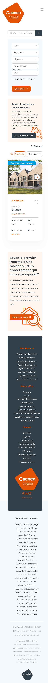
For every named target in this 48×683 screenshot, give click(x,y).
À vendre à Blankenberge (26, 524)
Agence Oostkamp (27, 372)
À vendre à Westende (27, 603)
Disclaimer (35, 627)
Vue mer (19, 79)
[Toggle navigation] (42, 9)
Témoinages (27, 440)
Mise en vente (26, 402)
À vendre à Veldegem (27, 599)
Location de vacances (27, 399)
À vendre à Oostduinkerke (27, 578)
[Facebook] (23, 493)
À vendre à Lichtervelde (27, 564)
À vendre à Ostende (27, 582)
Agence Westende (26, 375)
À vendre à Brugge (26, 535)
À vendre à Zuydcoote (27, 614)
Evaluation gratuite (26, 410)
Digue (31, 79)
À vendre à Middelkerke (27, 571)
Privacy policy (21, 631)
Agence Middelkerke (27, 361)
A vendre (27, 392)
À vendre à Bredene (27, 531)
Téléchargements (27, 444)
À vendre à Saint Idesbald (26, 592)
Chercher (19, 89)
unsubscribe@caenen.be (27, 662)
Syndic (27, 437)
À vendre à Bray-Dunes (27, 528)
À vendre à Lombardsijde (27, 567)
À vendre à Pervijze (27, 585)
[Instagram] (29, 493)
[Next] (37, 177)
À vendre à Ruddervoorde (27, 589)
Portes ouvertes (27, 462)
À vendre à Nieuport (27, 574)
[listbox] (25, 45)
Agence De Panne (27, 358)
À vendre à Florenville (26, 549)
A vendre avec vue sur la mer (27, 413)
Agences (27, 433)
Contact (27, 458)
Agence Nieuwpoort (27, 365)
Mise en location (26, 406)
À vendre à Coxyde (26, 542)
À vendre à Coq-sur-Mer (27, 539)
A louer (27, 395)
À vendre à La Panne (27, 560)
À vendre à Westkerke (27, 607)
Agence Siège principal (27, 379)
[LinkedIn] (26, 493)
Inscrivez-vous (22, 135)
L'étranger (26, 451)
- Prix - (16, 73)
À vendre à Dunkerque (27, 546)
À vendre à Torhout (27, 596)
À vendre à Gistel (26, 557)
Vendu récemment (26, 447)
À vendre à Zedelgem (27, 610)
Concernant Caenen (27, 455)
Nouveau (20, 154)
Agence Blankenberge (27, 354)
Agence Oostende (27, 368)
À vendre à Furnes (27, 553)
